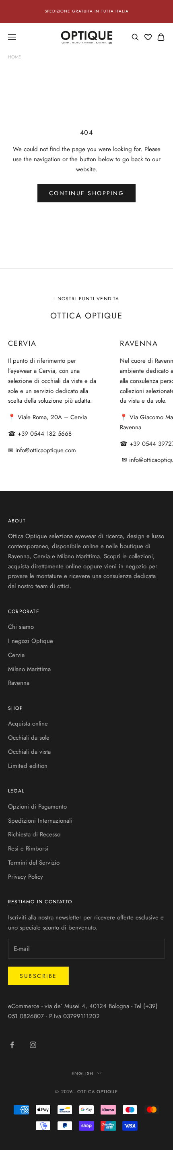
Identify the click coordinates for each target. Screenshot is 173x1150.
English (82, 1073)
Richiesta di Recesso (34, 834)
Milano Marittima (29, 669)
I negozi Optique (30, 640)
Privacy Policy (25, 876)
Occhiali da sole (28, 737)
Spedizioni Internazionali (40, 820)
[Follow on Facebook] (12, 1045)
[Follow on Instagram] (33, 1045)
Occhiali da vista (29, 751)
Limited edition (27, 765)
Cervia (16, 655)
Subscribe (38, 976)
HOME (14, 57)
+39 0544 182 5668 (45, 433)
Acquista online (28, 723)
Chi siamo (21, 626)
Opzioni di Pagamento (37, 806)
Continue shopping (86, 193)
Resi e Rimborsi (28, 848)
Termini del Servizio (34, 862)
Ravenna (18, 682)
